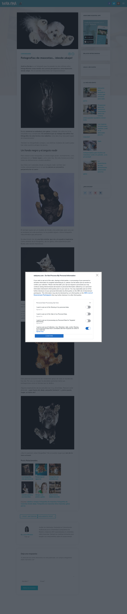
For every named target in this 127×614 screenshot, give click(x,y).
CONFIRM (49, 336)
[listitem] (63, 303)
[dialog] (63, 307)
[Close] (98, 276)
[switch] (88, 307)
